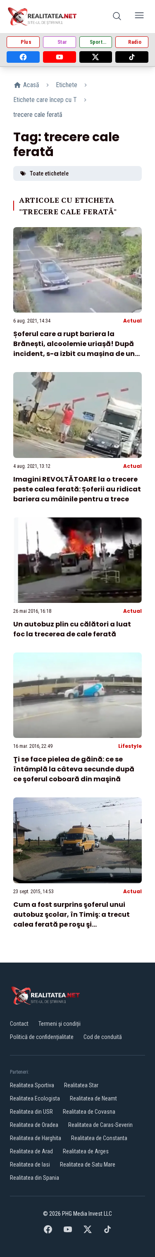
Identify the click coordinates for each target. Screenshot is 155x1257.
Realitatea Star (81, 1085)
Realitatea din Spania (34, 1177)
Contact (19, 1023)
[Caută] (117, 17)
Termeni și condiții (59, 1023)
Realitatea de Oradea (34, 1125)
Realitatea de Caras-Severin (100, 1125)
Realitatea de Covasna (89, 1111)
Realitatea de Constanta (99, 1138)
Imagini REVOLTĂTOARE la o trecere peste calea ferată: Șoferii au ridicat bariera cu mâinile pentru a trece (77, 489)
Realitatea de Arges (86, 1151)
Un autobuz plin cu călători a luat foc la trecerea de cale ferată (72, 629)
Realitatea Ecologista (35, 1098)
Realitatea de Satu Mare (87, 1164)
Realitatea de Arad (31, 1151)
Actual (132, 320)
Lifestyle (130, 745)
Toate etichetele (49, 173)
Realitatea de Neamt (93, 1098)
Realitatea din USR (31, 1111)
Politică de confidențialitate (42, 1037)
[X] (95, 57)
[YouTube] (59, 57)
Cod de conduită (102, 1037)
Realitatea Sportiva (32, 1085)
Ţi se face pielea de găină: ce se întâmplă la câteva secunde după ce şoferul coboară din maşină (73, 769)
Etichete (66, 85)
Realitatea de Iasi (30, 1164)
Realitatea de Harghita (35, 1138)
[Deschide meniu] (139, 16)
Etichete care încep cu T (45, 100)
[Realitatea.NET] (43, 16)
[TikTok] (131, 57)
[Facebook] (23, 57)
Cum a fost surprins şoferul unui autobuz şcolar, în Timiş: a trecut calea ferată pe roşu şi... (71, 914)
